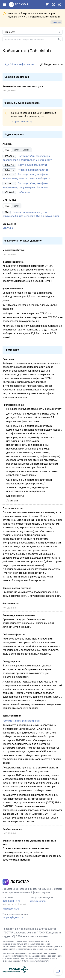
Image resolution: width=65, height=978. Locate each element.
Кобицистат (25, 192)
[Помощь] (53, 4)
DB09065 (8, 227)
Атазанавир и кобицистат (33, 169)
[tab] (20, 64)
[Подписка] (47, 4)
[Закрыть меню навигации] (58, 971)
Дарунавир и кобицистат (32, 164)
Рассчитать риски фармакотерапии (21, 720)
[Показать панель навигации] (5, 4)
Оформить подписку (21, 121)
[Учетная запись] (59, 4)
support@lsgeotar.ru (13, 917)
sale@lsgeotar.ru (38, 901)
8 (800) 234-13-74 (11, 901)
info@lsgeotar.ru (11, 908)
